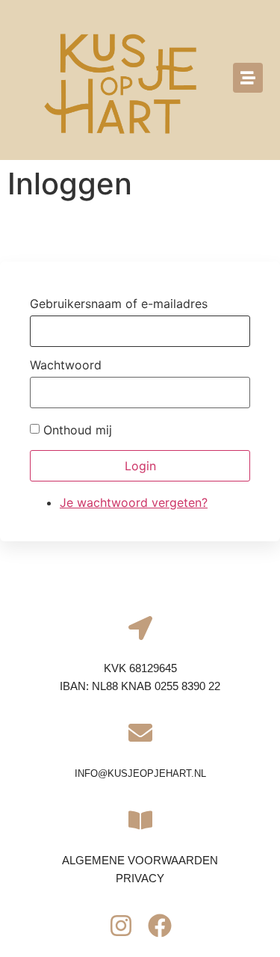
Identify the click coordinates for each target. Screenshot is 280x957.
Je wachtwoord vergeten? (134, 502)
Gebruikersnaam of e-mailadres (119, 304)
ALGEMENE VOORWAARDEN (140, 860)
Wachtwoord (66, 365)
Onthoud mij (77, 429)
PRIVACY (140, 878)
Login (140, 465)
